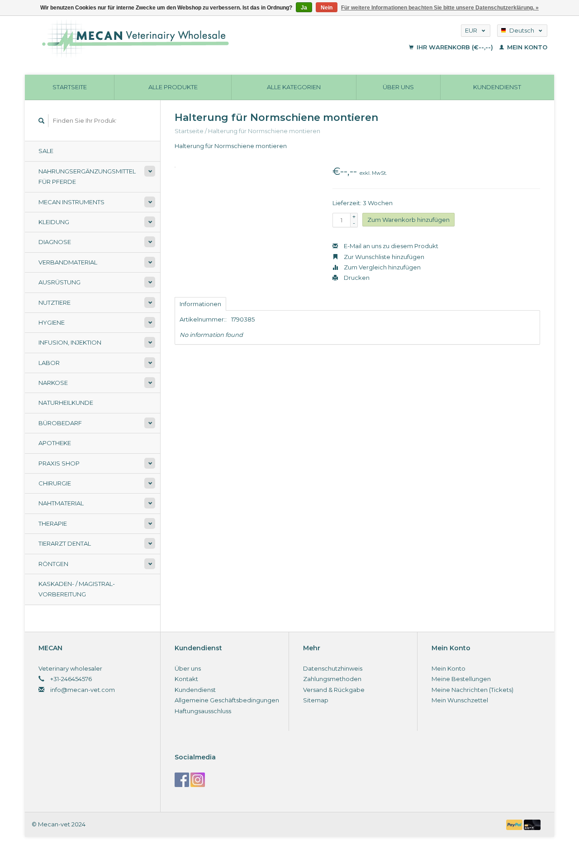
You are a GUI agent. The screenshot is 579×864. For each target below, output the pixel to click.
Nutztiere (54, 302)
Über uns (398, 87)
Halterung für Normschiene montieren (264, 130)
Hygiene (51, 322)
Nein (326, 8)
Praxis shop (59, 463)
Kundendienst (497, 87)
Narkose (53, 382)
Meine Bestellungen (461, 678)
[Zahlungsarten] (515, 824)
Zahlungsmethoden (332, 678)
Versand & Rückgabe (334, 689)
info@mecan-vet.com (82, 689)
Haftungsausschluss (203, 711)
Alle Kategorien (294, 87)
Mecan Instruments (71, 202)
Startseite (69, 87)
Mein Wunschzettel (460, 700)
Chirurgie (54, 483)
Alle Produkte (173, 87)
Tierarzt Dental (64, 543)
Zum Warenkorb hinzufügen (408, 219)
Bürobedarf (60, 423)
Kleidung (53, 222)
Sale (45, 150)
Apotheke (54, 442)
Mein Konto (526, 47)
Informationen (200, 303)
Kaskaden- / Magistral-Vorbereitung (76, 589)
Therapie (52, 523)
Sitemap (315, 700)
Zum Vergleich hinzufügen (381, 267)
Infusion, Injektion (69, 342)
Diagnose (54, 241)
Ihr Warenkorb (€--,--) (455, 47)
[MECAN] (191, 38)
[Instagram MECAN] (197, 780)
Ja (304, 8)
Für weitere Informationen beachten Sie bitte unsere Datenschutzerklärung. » (440, 8)
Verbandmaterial (67, 262)
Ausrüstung (59, 282)
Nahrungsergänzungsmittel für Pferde (87, 176)
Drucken (356, 277)
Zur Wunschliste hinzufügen (383, 256)
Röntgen (53, 563)
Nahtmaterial (61, 503)
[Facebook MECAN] (182, 780)
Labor (49, 362)
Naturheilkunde (65, 402)
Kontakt (186, 678)
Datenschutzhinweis (332, 668)
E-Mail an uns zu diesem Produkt (390, 246)
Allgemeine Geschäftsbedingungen (227, 700)
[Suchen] (41, 120)
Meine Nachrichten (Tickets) (472, 689)
